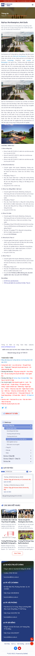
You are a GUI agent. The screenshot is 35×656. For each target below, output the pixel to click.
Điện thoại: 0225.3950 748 (12, 613)
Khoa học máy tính (15, 389)
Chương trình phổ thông (13, 433)
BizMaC (25, 653)
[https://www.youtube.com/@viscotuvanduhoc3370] (19, 648)
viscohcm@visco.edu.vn (11, 597)
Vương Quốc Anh (6, 365)
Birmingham (4, 62)
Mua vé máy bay (6, 401)
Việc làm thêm (27, 399)
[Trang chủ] (6, 4)
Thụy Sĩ (8, 447)
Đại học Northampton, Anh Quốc (17, 15)
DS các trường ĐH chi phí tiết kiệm (14, 374)
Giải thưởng (20, 644)
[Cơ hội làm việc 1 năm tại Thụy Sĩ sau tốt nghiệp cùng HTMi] (9, 519)
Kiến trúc (7, 391)
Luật (26, 382)
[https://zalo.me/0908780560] (31, 643)
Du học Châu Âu (9, 425)
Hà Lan (8, 450)
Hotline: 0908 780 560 (10, 573)
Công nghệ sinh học (11, 393)
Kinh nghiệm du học (12, 442)
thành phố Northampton (20, 56)
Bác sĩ (30, 391)
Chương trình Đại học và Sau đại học (17, 439)
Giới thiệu (7, 644)
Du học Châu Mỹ (9, 456)
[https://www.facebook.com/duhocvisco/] (15, 648)
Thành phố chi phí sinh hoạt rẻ (19, 367)
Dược (3, 393)
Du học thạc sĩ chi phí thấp (21, 378)
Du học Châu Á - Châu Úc (12, 459)
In (31, 471)
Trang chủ (4, 15)
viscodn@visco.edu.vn (10, 637)
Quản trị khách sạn (11, 386)
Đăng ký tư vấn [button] (11, 414)
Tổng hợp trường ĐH (19, 371)
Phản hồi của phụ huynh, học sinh (10, 404)
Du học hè (7, 461)
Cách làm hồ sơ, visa (16, 399)
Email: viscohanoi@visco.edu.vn (24, 1)
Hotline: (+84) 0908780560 (10, 1)
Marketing (21, 386)
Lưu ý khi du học (16, 365)
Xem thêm (17, 553)
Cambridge (10, 60)
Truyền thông (14, 384)
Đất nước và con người (13, 444)
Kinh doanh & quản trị (18, 382)
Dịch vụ (13, 644)
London (29, 60)
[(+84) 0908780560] (31, 639)
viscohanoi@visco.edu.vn (11, 577)
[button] (33, 4)
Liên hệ (27, 644)
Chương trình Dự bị (12, 436)
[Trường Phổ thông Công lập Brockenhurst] (26, 540)
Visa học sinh (5, 399)
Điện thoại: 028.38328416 (11, 593)
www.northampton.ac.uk (8, 347)
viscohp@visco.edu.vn (10, 617)
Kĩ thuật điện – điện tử (19, 395)
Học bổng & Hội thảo (12, 431)
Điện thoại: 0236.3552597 (11, 633)
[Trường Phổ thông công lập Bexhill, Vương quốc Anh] (9, 540)
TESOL (7, 389)
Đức (7, 453)
